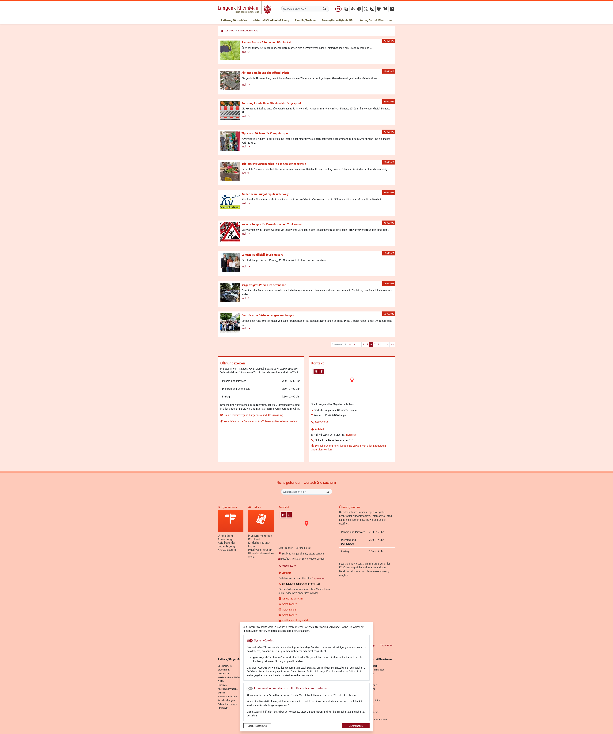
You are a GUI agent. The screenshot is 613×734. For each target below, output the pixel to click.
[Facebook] (359, 8)
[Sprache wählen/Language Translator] (346, 8)
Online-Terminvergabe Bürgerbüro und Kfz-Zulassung (253, 414)
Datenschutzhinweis (257, 725)
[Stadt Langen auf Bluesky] (385, 8)
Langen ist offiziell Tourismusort (262, 254)
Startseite (229, 30)
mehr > (246, 51)
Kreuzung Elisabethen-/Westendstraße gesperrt (271, 103)
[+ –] (352, 383)
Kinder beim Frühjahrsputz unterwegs (265, 194)
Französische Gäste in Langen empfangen (268, 315)
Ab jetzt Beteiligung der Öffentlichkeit (265, 72)
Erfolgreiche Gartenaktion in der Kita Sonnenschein (274, 163)
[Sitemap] (352, 8)
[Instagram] (372, 8)
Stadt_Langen (289, 603)
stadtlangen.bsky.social (295, 620)
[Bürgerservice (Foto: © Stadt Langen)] (230, 521)
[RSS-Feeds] (392, 8)
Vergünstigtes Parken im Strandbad (264, 285)
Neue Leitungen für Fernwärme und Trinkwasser (272, 224)
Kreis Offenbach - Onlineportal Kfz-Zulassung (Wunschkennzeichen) (261, 421)
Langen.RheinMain (292, 598)
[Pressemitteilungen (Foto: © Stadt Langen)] (261, 521)
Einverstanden (356, 725)
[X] (366, 8)
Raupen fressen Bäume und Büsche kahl (267, 42)
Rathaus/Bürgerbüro (248, 30)
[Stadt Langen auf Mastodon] (379, 8)
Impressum (350, 434)
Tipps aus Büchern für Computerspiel (265, 133)
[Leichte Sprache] (338, 9)
